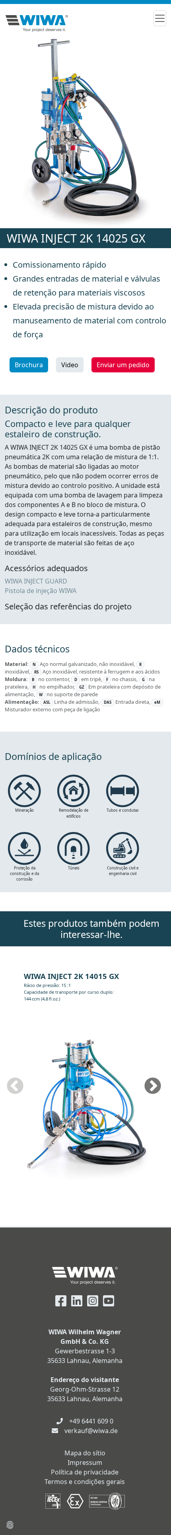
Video (69, 364)
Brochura (29, 364)
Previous (15, 1086)
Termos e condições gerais (85, 1481)
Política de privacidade (85, 1472)
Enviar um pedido (123, 364)
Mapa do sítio (84, 1453)
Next (153, 1086)
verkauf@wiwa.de (91, 1430)
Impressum (85, 1462)
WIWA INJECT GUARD (36, 581)
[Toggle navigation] (160, 18)
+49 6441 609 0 (91, 1421)
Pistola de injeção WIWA (40, 590)
